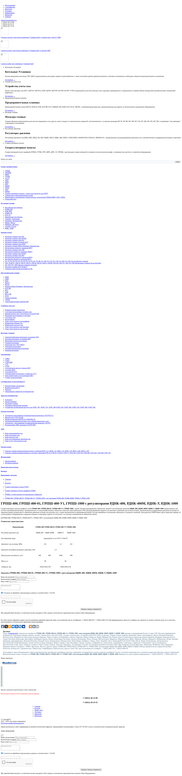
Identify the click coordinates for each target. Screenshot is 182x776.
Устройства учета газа (8, 306)
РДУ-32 (7, 215)
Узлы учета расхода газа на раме (16, 329)
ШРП (7, 174)
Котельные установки (7, 333)
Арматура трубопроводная (9, 395)
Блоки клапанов (11, 298)
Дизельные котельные (13, 346)
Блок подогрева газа (12, 435)
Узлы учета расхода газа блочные (17, 327)
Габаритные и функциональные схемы (19, 195)
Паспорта (4, 471)
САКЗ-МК (9, 362)
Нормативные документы (9, 475)
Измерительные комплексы (15, 310)
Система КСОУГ (11, 372)
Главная (8, 17)
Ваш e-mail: (5, 581)
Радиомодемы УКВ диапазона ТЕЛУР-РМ (20, 425)
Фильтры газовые (6, 232)
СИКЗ (7, 358)
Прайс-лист (39, 710)
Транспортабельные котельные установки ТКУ (22, 337)
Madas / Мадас (10, 223)
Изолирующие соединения (14, 386)
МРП (7, 182)
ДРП (6, 180)
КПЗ (6, 281)
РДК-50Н (8, 211)
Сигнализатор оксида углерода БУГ (18, 368)
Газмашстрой (13, 633)
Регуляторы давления (7, 203)
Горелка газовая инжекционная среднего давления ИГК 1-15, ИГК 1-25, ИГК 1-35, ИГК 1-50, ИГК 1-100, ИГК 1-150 (47, 451)
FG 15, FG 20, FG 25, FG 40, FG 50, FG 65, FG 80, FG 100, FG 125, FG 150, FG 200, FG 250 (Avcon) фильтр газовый (46, 261)
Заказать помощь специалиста (91, 609)
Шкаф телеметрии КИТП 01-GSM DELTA (20, 419)
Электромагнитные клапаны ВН (17, 302)
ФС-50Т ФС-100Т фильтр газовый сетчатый (21, 265)
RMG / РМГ (9, 228)
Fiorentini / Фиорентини (13, 221)
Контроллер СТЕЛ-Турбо (14, 417)
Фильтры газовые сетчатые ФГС (16, 242)
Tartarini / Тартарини (12, 219)
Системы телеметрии (7, 411)
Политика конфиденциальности (12, 723)
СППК (7, 300)
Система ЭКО (10, 370)
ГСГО (7, 178)
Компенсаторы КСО (12, 388)
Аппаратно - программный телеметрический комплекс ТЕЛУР (27, 423)
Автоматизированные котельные (17, 348)
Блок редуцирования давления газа (17, 439)
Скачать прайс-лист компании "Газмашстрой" (17, 64)
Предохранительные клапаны (10, 273)
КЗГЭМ (8, 288)
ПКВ (7, 279)
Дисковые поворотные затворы (16, 405)
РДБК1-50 (8, 213)
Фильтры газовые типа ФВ (14, 250)
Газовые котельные (12, 343)
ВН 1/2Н (8, 294)
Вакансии (8, 15)
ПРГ (6, 184)
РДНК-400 (9, 209)
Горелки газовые (6, 447)
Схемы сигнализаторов (13, 377)
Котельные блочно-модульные (16, 341)
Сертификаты (10, 7)
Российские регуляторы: (14, 207)
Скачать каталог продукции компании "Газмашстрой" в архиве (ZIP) (25, 50)
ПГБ (6, 190)
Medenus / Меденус (12, 224)
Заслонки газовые (11, 403)
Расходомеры (10, 319)
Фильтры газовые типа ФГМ (15, 254)
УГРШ (7, 176)
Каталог (37, 708)
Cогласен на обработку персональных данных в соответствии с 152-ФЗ (29, 593)
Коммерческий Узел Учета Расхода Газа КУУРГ (22, 314)
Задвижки (8, 400)
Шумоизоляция (5, 457)
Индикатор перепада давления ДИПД (18, 252)
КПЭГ (7, 284)
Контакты (8, 9)
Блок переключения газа (14, 433)
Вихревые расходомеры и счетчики (18, 316)
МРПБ (7, 192)
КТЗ (6, 290)
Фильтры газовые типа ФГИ (15, 244)
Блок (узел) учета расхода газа (16, 441)
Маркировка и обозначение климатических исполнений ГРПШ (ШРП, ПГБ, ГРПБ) (35, 197)
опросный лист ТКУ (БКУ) (15, 345)
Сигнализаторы (6, 354)
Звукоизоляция (10, 461)
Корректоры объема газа (14, 323)
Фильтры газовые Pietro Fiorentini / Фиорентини (22, 246)
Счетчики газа (10, 317)
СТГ (6, 364)
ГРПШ (7, 171)
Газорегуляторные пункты (9, 166)
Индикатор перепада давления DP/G (18, 259)
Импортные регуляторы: (14, 217)
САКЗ (7, 360)
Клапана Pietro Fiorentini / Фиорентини (19, 286)
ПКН (7, 277)
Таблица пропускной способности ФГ (19, 269)
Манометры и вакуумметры (9, 467)
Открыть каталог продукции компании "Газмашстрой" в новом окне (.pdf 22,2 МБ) (31, 37)
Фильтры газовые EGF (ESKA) (16, 267)
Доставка (8, 11)
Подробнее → (10, 80)
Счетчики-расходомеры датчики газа (18, 312)
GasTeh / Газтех (10, 226)
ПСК (7, 296)
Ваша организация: (8, 577)
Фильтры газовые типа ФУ (14, 255)
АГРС (2, 429)
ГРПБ (7, 188)
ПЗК (6, 292)
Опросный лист (10, 199)
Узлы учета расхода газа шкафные (17, 321)
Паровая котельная (12, 350)
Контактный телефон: (9, 579)
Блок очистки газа (11, 437)
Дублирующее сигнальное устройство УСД (20, 374)
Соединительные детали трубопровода (13, 381)
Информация (9, 13)
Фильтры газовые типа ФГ (14, 236)
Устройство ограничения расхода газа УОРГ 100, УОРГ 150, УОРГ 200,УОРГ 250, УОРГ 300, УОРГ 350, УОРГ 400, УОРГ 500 (50, 407)
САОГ (7, 366)
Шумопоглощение (11, 463)
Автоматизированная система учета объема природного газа (27, 421)
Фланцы (8, 390)
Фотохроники (10, 5)
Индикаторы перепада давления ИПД (18, 248)
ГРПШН (8, 173)
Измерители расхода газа (14, 325)
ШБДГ (7, 186)
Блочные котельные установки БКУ (18, 339)
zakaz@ (9, 20)
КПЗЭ (7, 283)
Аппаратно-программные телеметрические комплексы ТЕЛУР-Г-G (29, 415)
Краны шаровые (11, 402)
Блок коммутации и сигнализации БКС (19, 376)
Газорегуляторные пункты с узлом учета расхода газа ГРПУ (26, 193)
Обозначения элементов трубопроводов (19, 391)
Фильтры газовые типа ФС (14, 240)
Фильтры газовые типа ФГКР (15, 238)
